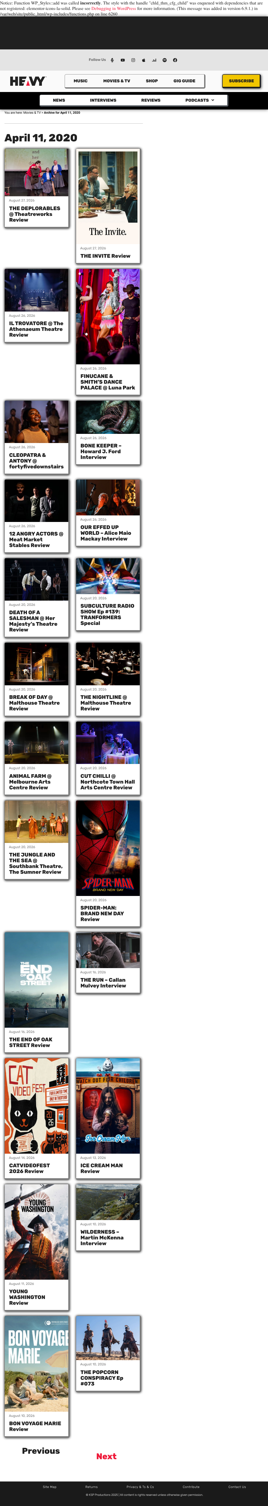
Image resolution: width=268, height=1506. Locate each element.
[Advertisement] (134, 32)
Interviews (103, 100)
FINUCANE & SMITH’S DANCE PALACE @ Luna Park (108, 382)
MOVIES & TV (116, 80)
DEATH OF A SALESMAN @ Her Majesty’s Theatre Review (33, 621)
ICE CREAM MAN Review (102, 1168)
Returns (91, 1487)
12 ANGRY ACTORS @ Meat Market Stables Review (36, 539)
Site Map (50, 1487)
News (59, 100)
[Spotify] (164, 60)
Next (106, 1456)
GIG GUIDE (184, 80)
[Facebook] (175, 60)
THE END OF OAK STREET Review (30, 1042)
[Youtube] (123, 60)
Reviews (150, 100)
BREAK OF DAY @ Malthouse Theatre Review (34, 703)
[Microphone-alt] (112, 60)
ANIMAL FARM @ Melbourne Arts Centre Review (30, 782)
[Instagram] (133, 60)
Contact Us (237, 1487)
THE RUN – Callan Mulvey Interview (103, 983)
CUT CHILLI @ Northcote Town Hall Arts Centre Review (108, 782)
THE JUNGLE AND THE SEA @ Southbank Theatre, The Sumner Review (36, 863)
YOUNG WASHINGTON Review (27, 1297)
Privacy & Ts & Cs (140, 1487)
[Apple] (143, 60)
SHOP (152, 80)
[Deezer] (154, 60)
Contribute (191, 1487)
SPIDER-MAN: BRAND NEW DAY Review (102, 913)
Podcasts (197, 100)
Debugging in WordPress (113, 8)
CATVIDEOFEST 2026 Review (29, 1168)
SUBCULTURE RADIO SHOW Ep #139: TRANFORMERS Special (108, 614)
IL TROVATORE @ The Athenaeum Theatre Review (36, 329)
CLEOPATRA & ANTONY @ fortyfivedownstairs (36, 461)
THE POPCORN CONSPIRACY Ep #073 (102, 1378)
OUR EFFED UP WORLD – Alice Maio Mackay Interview (106, 533)
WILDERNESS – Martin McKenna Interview (102, 1237)
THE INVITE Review (106, 256)
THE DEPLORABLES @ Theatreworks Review (34, 214)
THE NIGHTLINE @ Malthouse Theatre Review (106, 703)
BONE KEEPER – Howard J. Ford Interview (101, 451)
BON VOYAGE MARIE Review (35, 1426)
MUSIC (80, 80)
